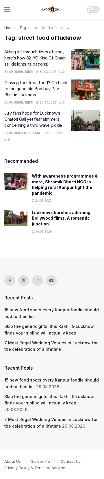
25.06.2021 (53, 133)
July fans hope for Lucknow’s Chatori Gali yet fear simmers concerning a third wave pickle (33, 119)
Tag (22, 28)
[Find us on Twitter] (23, 280)
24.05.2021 (42, 200)
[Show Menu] (7, 9)
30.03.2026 (47, 71)
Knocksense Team (24, 133)
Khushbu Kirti (21, 71)
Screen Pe (40, 461)
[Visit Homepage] (52, 9)
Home (9, 28)
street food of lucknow (50, 28)
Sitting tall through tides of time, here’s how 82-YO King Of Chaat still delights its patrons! (35, 58)
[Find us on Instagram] (37, 280)
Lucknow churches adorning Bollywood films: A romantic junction (61, 218)
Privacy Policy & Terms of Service (34, 467)
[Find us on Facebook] (9, 280)
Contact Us (70, 461)
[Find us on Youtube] (51, 280)
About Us (12, 461)
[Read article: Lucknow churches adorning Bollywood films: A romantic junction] (15, 218)
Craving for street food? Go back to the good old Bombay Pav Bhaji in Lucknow (35, 88)
